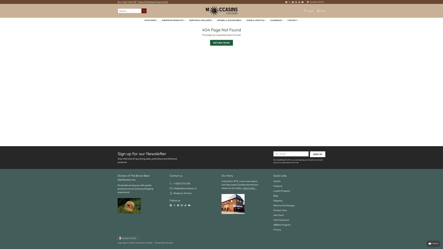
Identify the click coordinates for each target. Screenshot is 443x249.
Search (277, 181)
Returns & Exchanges (284, 205)
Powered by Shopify (164, 242)
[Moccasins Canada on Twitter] (289, 2)
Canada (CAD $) (317, 2)
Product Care (280, 210)
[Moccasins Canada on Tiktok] (299, 2)
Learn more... (250, 188)
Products (277, 186)
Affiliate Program (282, 224)
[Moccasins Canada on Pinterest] (293, 2)
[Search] (144, 10)
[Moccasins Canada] (221, 11)
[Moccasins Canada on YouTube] (302, 2)
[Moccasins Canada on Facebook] (286, 2)
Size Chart (278, 215)
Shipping (277, 200)
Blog (275, 195)
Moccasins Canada (143, 242)
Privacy (277, 229)
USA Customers (281, 219)
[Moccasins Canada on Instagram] (296, 2)
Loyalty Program (281, 190)
